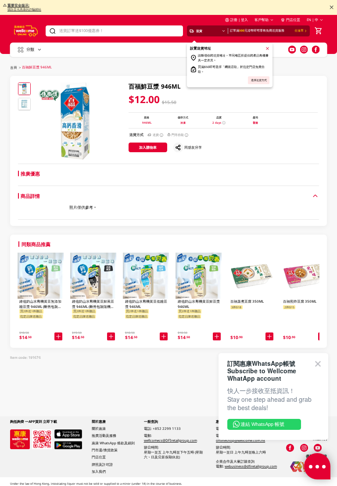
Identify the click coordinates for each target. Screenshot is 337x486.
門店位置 (293, 20)
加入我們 (99, 471)
